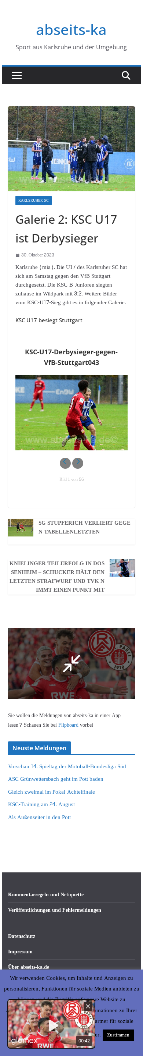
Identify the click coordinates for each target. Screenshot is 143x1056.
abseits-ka (71, 29)
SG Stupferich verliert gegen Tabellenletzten (84, 527)
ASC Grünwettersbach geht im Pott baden (55, 779)
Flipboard (69, 725)
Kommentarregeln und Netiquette (46, 894)
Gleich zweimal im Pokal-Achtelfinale (51, 792)
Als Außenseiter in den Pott (39, 817)
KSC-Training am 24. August (41, 804)
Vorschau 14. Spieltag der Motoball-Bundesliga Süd (67, 767)
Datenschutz (21, 936)
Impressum (20, 951)
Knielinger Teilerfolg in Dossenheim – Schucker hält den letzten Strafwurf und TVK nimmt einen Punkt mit (57, 577)
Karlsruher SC (33, 200)
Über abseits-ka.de (28, 967)
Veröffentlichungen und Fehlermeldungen (54, 910)
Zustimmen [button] (118, 1035)
